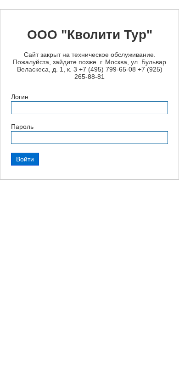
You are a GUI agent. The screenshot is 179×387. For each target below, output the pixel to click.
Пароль (22, 126)
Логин (19, 96)
